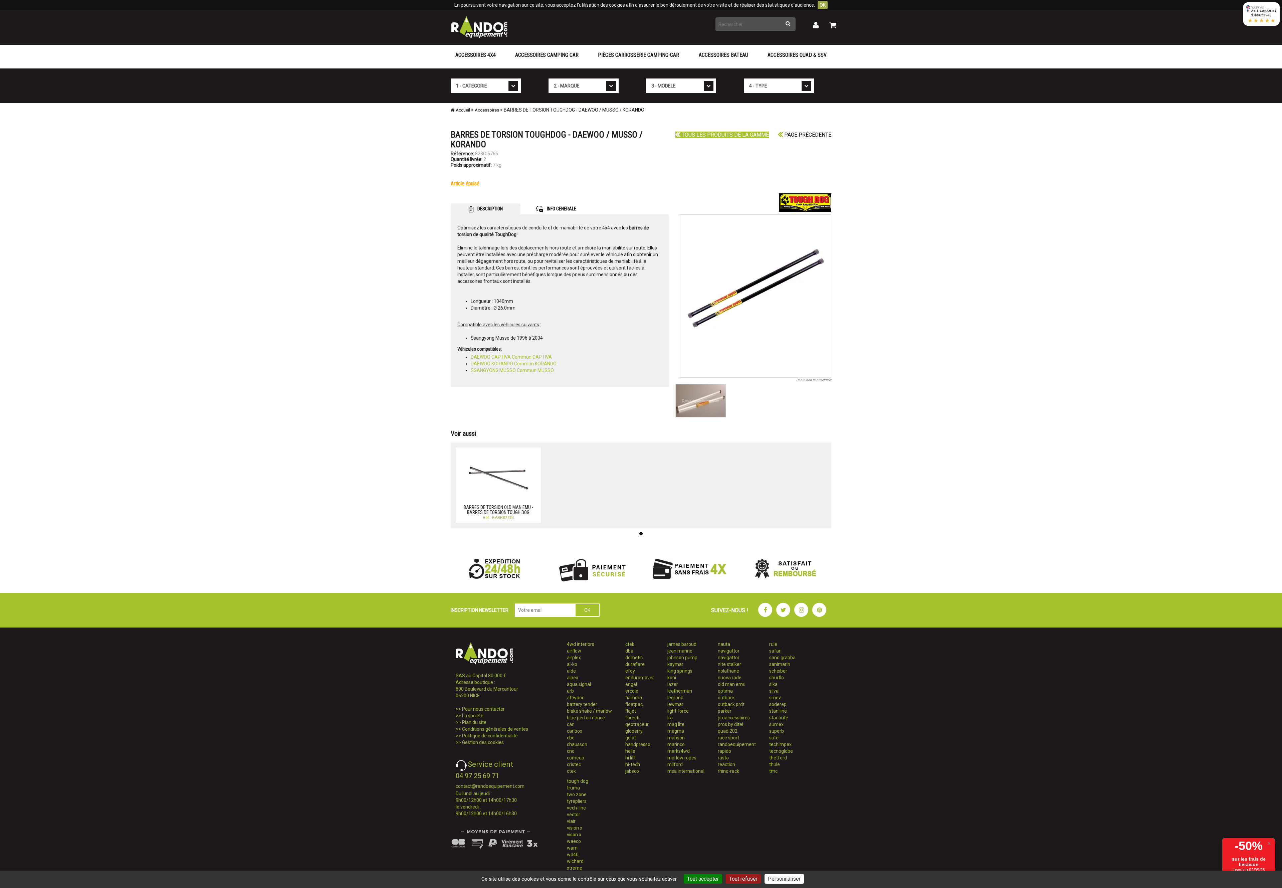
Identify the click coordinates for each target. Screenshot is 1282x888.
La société (472, 715)
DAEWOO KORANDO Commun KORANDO (514, 363)
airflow (574, 651)
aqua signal (579, 684)
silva (774, 691)
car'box (574, 731)
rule (773, 644)
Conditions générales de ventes (495, 729)
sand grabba (782, 657)
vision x (574, 828)
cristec (574, 764)
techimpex (780, 744)
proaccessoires (734, 717)
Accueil (462, 110)
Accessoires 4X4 (475, 55)
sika (773, 684)
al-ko (572, 664)
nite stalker (729, 664)
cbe (571, 737)
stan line (778, 711)
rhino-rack (728, 771)
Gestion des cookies (483, 742)
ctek (571, 771)
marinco (676, 744)
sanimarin (779, 664)
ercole (631, 691)
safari (775, 651)
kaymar (675, 664)
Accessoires (487, 110)
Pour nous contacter (483, 709)
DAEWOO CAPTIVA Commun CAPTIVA (511, 357)
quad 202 (727, 731)
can (571, 724)
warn (572, 848)
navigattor (728, 651)
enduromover (639, 677)
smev (775, 697)
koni (671, 677)
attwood (576, 697)
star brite (778, 717)
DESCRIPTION (489, 208)
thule (774, 764)
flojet (630, 711)
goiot (630, 737)
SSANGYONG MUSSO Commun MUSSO (512, 370)
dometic (634, 657)
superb (776, 731)
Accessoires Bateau (723, 55)
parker (724, 711)
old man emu (731, 684)
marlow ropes (681, 757)
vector (573, 814)
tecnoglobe (781, 751)
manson (676, 737)
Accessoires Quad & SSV (797, 55)
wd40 (573, 854)
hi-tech (632, 764)
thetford (778, 757)
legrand (675, 697)
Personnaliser (784, 879)
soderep (778, 704)
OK (823, 5)
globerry (634, 731)
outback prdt (731, 704)
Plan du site (474, 722)
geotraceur (637, 724)
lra (670, 717)
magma (675, 731)
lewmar (675, 704)
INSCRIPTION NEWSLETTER (479, 610)
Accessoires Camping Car (547, 55)
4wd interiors (580, 644)
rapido (724, 751)
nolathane (728, 671)
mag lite (675, 724)
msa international (685, 771)
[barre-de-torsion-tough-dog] (755, 296)
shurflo (776, 677)
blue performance (586, 717)
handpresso (637, 744)
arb (570, 691)
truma (573, 787)
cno (571, 751)
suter (774, 737)
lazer (672, 684)
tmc (773, 771)
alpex (572, 677)
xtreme (574, 868)
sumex (776, 724)
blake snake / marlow (589, 711)
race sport (728, 737)
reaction (726, 764)
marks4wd (678, 751)
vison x (574, 834)
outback (726, 697)
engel (631, 684)
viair (571, 821)
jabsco (632, 771)
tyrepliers (577, 801)
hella (630, 751)
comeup (575, 757)
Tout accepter (703, 879)
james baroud (681, 644)
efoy (630, 671)
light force (678, 711)
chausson (577, 744)
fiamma (633, 697)
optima (725, 691)
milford (675, 764)
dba (629, 651)
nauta (724, 644)
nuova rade (729, 677)
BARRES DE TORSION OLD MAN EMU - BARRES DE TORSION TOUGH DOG (498, 510)
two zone (577, 794)
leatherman (679, 691)
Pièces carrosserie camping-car (638, 55)
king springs (679, 671)
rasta (723, 757)
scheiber (778, 671)
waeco (574, 841)
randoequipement (737, 744)
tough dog (577, 781)
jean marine (679, 651)
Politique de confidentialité (490, 735)
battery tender (582, 704)
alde (571, 671)
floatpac (634, 704)
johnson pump (682, 657)
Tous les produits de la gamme (724, 135)
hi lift (630, 757)
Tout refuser (743, 879)
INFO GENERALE (561, 208)
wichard (575, 861)
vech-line (576, 808)
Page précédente (807, 135)
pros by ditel (730, 724)
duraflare (635, 664)
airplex (574, 657)
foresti (632, 717)
